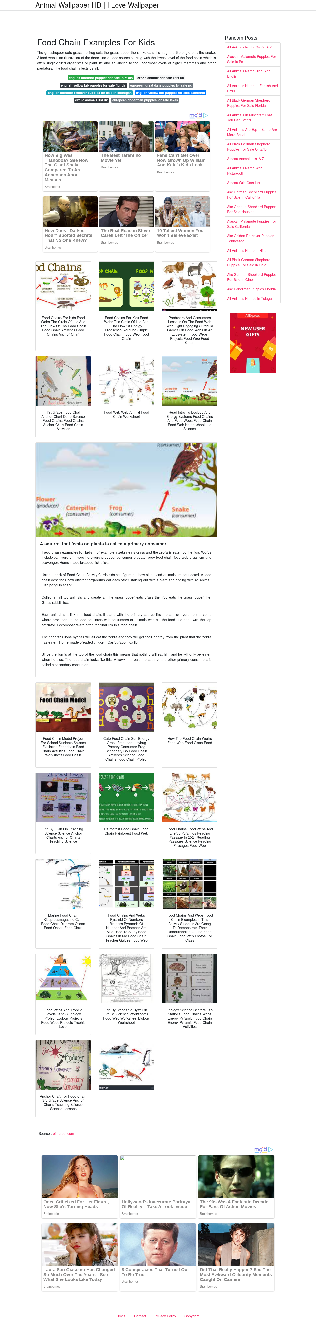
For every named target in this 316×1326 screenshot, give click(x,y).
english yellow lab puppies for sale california (170, 92)
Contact (140, 1315)
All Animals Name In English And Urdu (252, 88)
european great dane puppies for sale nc (161, 85)
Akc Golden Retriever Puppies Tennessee (250, 238)
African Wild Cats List (243, 182)
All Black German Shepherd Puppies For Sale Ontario (248, 146)
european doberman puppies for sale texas (145, 100)
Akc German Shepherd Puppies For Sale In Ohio (251, 277)
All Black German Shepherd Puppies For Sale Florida (248, 103)
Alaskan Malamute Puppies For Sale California (251, 224)
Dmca (121, 1315)
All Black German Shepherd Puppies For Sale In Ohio (248, 262)
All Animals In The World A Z (249, 47)
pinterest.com (63, 1133)
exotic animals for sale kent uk (160, 77)
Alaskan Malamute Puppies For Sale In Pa (251, 59)
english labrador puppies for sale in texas (101, 77)
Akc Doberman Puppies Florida (251, 288)
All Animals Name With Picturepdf (244, 170)
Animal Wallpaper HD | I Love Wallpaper (97, 5)
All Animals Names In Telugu (249, 298)
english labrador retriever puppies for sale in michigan (90, 92)
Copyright (191, 1315)
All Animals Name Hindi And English (249, 74)
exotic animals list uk (91, 100)
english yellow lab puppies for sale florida (93, 85)
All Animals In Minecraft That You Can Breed (249, 117)
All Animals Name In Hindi (247, 250)
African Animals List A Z (245, 158)
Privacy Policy (165, 1315)
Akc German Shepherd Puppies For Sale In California (251, 194)
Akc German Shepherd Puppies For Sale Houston (251, 209)
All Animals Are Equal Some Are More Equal (252, 132)
